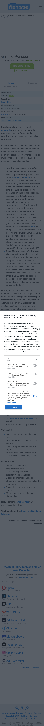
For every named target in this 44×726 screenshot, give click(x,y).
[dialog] (22, 363)
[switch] (35, 365)
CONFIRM (13, 407)
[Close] (39, 315)
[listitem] (22, 359)
